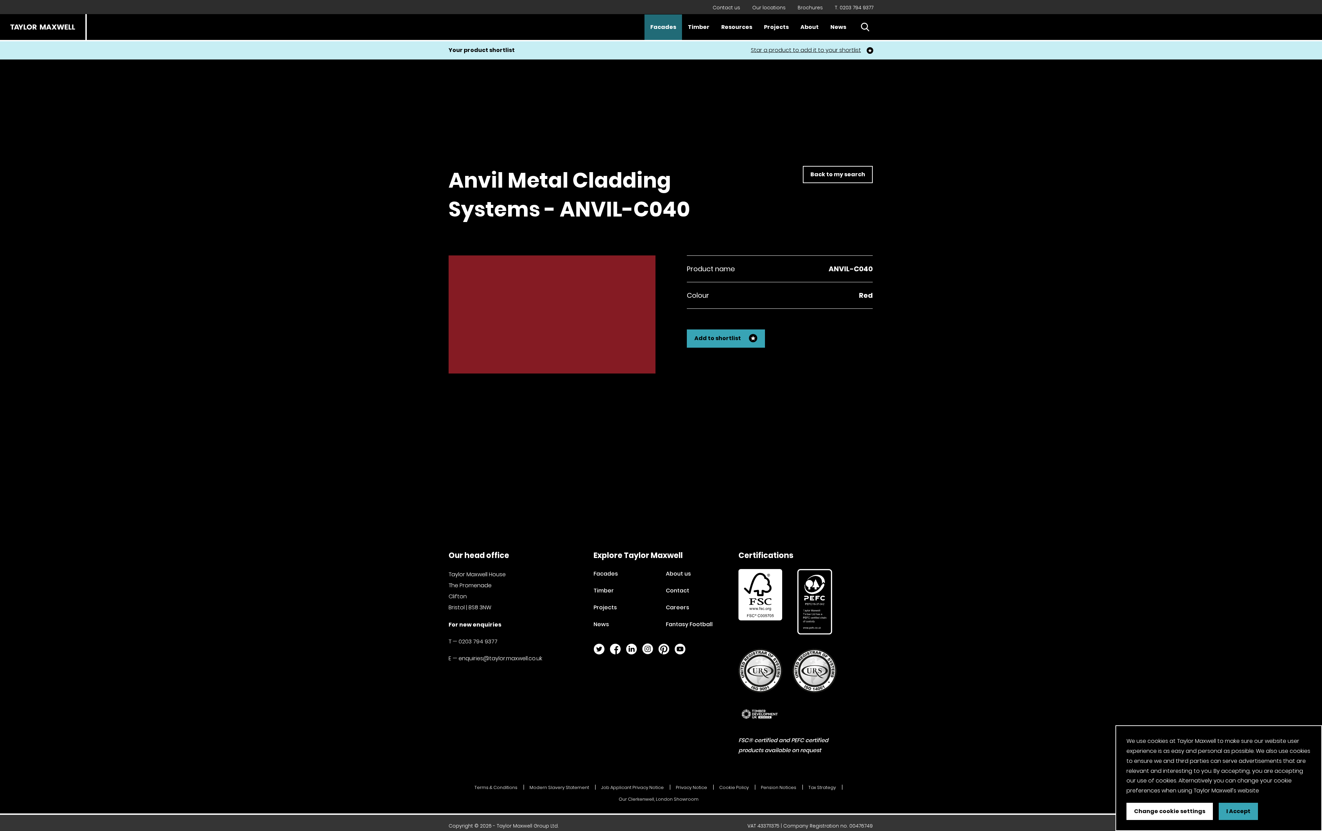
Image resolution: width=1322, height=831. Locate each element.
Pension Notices (778, 787)
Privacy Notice (691, 787)
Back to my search (837, 174)
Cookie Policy (734, 787)
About (809, 27)
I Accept (1238, 811)
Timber (699, 27)
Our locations (769, 7)
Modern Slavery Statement (559, 787)
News (838, 27)
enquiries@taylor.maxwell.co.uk (500, 658)
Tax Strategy (822, 787)
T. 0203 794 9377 (854, 7)
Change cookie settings (1169, 811)
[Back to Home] (42, 27)
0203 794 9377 (478, 641)
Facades (663, 27)
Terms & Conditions (495, 787)
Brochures (810, 7)
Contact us (726, 7)
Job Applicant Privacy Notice (632, 787)
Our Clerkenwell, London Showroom (659, 799)
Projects (776, 27)
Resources (736, 27)
